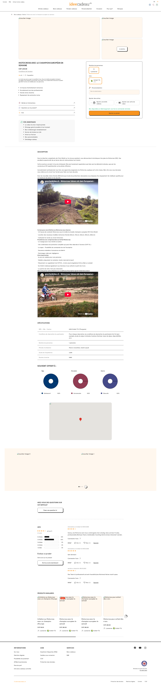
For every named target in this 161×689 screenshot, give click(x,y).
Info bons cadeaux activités (22, 669)
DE (154, 1)
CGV (41, 658)
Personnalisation (87, 9)
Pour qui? (110, 9)
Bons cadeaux (57, 9)
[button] (114, 113)
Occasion (99, 9)
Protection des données (47, 662)
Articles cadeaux (43, 9)
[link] (48, 468)
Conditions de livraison (26, 71)
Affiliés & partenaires (20, 662)
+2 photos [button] (122, 49)
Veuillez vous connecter (47, 655)
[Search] (153, 5)
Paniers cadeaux (72, 9)
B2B (68, 655)
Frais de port (18, 665)
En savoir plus (143, 670)
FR (157, 1)
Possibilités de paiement (21, 658)
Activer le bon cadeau (18, 2)
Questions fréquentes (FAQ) (48, 652)
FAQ (10, 2)
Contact (5, 2)
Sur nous (16, 652)
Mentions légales (19, 655)
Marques (120, 9)
